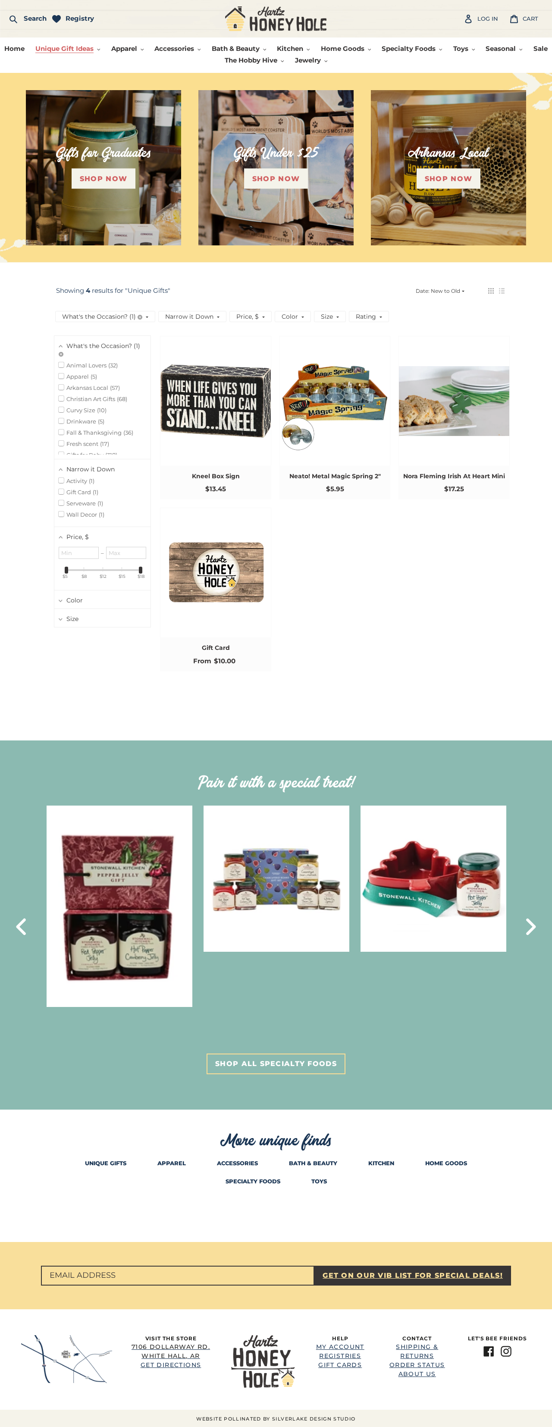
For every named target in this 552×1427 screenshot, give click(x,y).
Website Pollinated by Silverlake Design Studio (275, 1419)
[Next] (530, 926)
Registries (340, 1356)
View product (215, 409)
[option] (119, 906)
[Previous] (21, 926)
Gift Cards (340, 1365)
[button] (491, 290)
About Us (417, 1374)
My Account (340, 1347)
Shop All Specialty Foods (276, 1064)
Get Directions (171, 1356)
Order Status (417, 1365)
